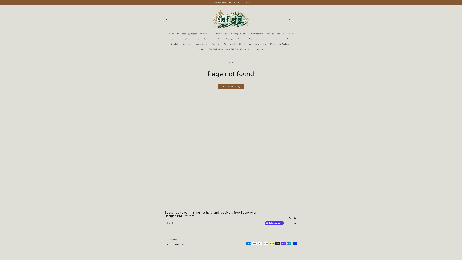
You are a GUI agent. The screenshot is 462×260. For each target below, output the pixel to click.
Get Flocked (175, 253)
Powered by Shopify (187, 253)
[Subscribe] (205, 223)
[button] (167, 19)
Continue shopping (231, 86)
